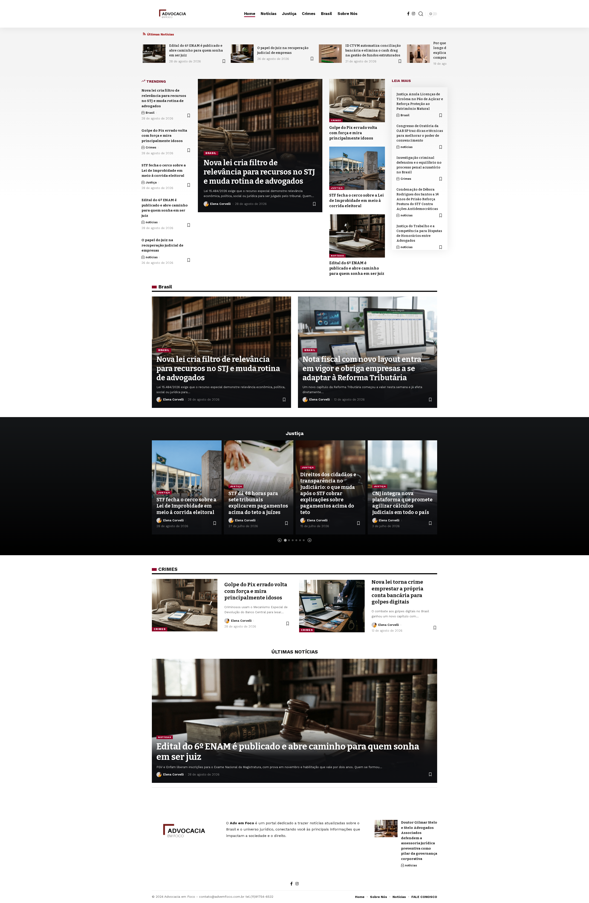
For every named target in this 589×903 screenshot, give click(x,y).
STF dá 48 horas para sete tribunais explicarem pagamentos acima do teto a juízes (258, 503)
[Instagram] (413, 14)
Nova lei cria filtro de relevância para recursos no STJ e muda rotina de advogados (259, 172)
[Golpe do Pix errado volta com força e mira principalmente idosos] (357, 100)
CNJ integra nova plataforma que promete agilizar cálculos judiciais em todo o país (402, 503)
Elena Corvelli (220, 204)
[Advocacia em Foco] (172, 14)
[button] (421, 14)
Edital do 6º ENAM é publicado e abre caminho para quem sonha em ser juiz (196, 50)
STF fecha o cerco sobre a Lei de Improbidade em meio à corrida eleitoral (163, 170)
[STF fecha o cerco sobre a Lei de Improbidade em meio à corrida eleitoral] (357, 168)
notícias (152, 222)
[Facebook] (408, 14)
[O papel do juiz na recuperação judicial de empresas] (242, 53)
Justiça (151, 182)
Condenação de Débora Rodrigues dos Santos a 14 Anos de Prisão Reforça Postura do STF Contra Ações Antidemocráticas (417, 199)
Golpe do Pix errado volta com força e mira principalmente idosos (164, 135)
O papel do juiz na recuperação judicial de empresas (162, 245)
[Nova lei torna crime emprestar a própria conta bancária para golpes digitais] (332, 606)
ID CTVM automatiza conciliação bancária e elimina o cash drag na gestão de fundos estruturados (373, 50)
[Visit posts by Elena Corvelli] (206, 203)
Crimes (151, 147)
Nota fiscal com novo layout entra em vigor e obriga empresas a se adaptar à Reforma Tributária (362, 368)
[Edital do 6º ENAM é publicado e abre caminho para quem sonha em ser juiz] (154, 53)
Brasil (150, 112)
